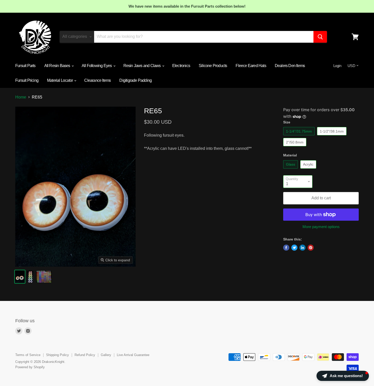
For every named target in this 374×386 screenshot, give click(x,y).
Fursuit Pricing (26, 80)
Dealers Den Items (290, 65)
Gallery (106, 355)
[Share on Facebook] (286, 248)
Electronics (181, 65)
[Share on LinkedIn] (302, 248)
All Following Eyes (97, 65)
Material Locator (60, 80)
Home (20, 97)
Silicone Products (213, 65)
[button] (343, 376)
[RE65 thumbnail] (20, 276)
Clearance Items (97, 80)
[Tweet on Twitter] (294, 248)
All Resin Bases (57, 65)
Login (337, 65)
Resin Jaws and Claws (142, 65)
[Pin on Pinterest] (311, 248)
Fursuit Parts (25, 65)
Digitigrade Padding (135, 80)
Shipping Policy (57, 355)
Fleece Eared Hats (251, 65)
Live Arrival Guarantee (133, 355)
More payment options (321, 226)
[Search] (320, 37)
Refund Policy (85, 355)
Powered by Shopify (30, 367)
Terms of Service (27, 355)
